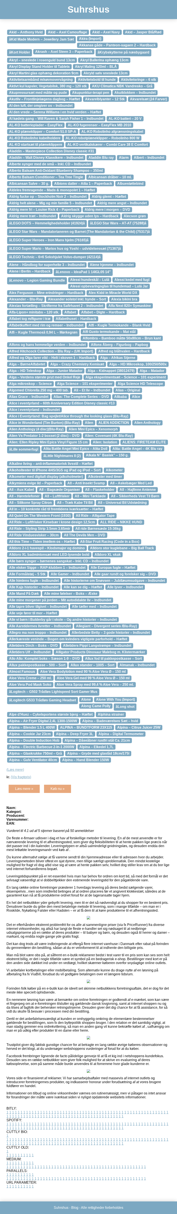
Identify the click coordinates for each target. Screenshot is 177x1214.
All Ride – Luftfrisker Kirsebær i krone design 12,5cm (52, 522)
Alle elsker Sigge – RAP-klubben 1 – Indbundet (47, 567)
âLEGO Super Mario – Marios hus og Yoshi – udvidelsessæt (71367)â (65, 248)
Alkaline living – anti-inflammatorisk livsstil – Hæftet (51, 463)
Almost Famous (22, 671)
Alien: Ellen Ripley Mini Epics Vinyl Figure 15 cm (48, 442)
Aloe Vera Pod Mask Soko (30, 684)
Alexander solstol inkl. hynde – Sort (77, 299)
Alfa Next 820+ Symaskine (129, 306)
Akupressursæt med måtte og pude (38, 92)
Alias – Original (127, 390)
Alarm (124, 157)
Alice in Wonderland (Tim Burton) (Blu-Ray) (44, 423)
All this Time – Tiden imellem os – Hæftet (42, 541)
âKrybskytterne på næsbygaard (123, 52)
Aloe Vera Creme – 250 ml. (30, 678)
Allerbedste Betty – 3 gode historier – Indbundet (111, 632)
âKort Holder (19, 52)
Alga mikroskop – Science (30, 384)
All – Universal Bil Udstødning (122, 502)
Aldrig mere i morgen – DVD (107, 209)
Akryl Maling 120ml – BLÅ (96, 66)
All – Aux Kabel (21, 489)
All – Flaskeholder (99, 489)
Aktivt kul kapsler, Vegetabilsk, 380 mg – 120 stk (48, 86)
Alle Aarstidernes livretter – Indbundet (40, 626)
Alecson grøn (135, 216)
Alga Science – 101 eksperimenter (84, 384)
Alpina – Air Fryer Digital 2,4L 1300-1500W (43, 721)
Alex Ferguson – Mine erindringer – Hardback (46, 293)
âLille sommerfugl (23, 449)
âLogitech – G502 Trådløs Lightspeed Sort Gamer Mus (53, 692)
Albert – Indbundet (149, 157)
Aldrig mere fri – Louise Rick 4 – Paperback (44, 209)
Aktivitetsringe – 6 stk (138, 79)
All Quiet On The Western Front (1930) (40, 515)
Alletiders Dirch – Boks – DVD (33, 645)
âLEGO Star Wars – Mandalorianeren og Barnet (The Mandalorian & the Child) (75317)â (79, 231)
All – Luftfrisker (57, 496)
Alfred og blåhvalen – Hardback (124, 351)
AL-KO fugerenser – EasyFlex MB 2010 (99, 125)
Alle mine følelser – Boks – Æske (70, 593)
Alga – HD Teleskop (25, 371)
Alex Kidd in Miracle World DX (112, 293)
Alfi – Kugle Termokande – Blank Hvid (119, 325)
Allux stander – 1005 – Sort (92, 665)
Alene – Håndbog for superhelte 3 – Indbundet (47, 265)
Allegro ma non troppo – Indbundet (37, 632)
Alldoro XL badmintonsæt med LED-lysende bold (49, 554)
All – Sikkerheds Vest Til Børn (135, 496)
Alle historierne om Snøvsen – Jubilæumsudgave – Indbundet (114, 580)
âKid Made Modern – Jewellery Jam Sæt (41, 39)
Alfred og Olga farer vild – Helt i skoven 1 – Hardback (52, 358)
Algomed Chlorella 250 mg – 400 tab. (39, 390)
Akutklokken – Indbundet (135, 92)
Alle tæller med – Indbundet (94, 606)
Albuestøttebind (130, 183)
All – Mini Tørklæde (90, 496)
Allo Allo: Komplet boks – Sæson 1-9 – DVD (44, 658)
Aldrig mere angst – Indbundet (122, 203)
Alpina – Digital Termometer (121, 734)
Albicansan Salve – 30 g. (29, 183)
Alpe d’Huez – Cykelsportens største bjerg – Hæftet (51, 714)
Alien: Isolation (105, 442)
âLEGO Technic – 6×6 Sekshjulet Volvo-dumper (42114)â (55, 257)
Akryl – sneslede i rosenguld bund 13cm (42, 60)
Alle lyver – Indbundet (125, 587)
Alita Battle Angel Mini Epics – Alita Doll (75, 449)
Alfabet (70, 312)
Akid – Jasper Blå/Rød (143, 32)
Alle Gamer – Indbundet (70, 574)
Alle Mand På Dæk (24, 593)
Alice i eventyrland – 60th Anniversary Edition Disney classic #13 (62, 403)
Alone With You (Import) (115, 699)
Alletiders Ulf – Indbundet (30, 652)
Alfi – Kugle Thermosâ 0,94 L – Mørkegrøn (43, 332)
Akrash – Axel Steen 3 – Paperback (63, 51)
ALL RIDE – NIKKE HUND (121, 522)
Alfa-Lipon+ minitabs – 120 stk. (34, 312)
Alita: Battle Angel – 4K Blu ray (137, 449)
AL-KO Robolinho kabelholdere (34, 138)
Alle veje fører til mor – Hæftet (33, 613)
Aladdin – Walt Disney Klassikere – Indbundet (46, 157)
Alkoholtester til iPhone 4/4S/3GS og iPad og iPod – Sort (55, 470)
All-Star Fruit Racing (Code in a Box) (109, 541)
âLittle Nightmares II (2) (62, 456)
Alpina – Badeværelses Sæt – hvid (110, 721)
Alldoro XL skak (108, 554)
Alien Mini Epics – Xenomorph (93, 429)
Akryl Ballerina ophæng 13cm (104, 60)
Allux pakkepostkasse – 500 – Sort (37, 665)
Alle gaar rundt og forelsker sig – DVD (125, 574)
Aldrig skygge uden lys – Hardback (90, 216)
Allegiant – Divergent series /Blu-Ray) (106, 626)
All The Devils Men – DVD (84, 535)
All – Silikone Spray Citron (30, 502)
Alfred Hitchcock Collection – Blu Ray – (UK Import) (51, 351)
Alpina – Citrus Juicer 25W (138, 727)
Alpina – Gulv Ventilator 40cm (33, 760)
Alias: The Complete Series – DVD (81, 397)
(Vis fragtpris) (21, 777)
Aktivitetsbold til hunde (97, 79)
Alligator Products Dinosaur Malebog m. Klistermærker (100, 652)
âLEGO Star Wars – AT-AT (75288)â (118, 223)
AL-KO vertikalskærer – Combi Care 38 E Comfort (107, 144)
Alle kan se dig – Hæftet (83, 587)
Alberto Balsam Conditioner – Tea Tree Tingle (46, 177)
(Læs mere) (15, 770)
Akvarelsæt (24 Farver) (148, 99)
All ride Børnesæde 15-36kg (98, 528)
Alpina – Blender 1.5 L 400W (32, 727)
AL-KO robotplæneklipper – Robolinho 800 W (102, 138)
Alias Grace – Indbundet (28, 397)
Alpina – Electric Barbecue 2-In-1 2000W (41, 747)
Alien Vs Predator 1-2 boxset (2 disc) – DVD (44, 436)
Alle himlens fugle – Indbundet (34, 580)
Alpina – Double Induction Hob (34, 740)
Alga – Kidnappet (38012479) (111, 371)
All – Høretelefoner (24, 496)
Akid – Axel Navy (106, 32)
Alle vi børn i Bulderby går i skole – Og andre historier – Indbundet (63, 619)
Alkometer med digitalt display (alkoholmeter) (46, 476)
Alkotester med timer (105, 476)
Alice (136, 397)
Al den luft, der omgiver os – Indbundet (41, 105)
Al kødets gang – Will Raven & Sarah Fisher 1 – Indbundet (56, 118)
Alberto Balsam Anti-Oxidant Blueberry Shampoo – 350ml (56, 170)
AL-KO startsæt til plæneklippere (35, 144)
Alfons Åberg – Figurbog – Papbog (119, 345)
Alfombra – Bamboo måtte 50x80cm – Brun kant (122, 338)
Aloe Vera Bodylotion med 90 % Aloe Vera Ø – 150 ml (83, 671)
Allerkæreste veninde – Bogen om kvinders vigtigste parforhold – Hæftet (68, 639)
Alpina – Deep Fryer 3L (74, 734)
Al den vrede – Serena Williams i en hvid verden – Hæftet (55, 112)
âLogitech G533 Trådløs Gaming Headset (42, 700)
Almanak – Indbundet (137, 665)
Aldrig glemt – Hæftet (109, 196)
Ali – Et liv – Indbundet (92, 390)
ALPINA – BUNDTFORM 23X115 (86, 727)
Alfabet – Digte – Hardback (103, 312)
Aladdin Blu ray (101, 157)
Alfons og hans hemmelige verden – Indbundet (47, 345)
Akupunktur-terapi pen (90, 92)
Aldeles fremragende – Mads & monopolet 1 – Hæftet (52, 190)
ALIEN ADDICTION (113, 423)
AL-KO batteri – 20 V (125, 118)
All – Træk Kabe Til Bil (75, 502)
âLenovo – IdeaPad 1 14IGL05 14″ (83, 272)
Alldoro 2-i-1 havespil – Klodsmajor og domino (47, 548)
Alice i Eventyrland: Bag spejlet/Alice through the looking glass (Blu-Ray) (68, 416)
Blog (74, 1207)
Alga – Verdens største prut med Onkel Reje (44, 377)
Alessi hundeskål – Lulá (89, 280)
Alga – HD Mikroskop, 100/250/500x (138, 364)
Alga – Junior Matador (64, 371)
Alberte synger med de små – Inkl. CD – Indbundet (50, 164)
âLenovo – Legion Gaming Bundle (37, 280)
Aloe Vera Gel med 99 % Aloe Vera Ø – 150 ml (93, 678)
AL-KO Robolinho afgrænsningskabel (112, 131)
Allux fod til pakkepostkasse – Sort (113, 658)
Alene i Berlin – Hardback (30, 271)
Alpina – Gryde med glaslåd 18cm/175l (98, 753)
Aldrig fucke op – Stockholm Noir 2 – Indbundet (48, 196)
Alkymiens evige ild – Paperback (35, 483)
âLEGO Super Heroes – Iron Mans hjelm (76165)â (48, 240)
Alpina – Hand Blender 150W (85, 760)
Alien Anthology (147, 423)
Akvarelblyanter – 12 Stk (105, 99)
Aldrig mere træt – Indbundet (32, 216)
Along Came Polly (96, 706)
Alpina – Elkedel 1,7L (96, 747)
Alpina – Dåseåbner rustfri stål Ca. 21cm (97, 740)
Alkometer (114, 470)
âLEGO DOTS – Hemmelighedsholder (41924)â (47, 223)
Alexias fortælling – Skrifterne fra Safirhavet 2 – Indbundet (56, 306)
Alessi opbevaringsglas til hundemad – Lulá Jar (109, 286)
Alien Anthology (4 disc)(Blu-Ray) (36, 429)
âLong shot (125, 706)
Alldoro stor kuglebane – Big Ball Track (122, 548)
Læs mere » (24, 789)
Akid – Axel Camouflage (67, 32)
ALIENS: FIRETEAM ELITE (144, 442)
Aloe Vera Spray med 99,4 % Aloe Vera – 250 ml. (95, 684)
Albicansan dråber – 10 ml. (110, 177)
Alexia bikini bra (124, 299)
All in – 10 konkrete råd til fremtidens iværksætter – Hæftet (56, 509)
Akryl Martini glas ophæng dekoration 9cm (43, 73)
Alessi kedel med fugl (131, 280)
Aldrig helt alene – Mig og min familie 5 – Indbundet (50, 203)
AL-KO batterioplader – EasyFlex (36, 125)
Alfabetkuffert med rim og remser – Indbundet (46, 325)
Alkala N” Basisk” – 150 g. (107, 455)
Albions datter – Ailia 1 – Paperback (83, 183)
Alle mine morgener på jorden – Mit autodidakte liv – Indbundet (60, 600)
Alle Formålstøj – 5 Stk (27, 574)
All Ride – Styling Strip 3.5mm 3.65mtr (39, 528)
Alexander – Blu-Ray (26, 299)
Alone (86, 699)
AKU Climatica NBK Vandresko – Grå (122, 86)
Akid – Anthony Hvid (26, 32)
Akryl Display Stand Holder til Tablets (39, 66)
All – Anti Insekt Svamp (86, 483)
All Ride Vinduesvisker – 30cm (34, 535)
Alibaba (120, 397)
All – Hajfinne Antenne (138, 489)
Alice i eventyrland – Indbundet (34, 410)
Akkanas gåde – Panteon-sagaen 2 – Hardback (117, 45)
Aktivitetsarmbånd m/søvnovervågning (41, 79)
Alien (89, 423)
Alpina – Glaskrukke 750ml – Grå (35, 753)
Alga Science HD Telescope (140, 384)
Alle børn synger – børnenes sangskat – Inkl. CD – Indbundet (59, 561)
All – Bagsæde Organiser (59, 489)
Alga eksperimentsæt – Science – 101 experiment (125, 377)
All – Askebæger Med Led (131, 483)
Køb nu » (58, 789)
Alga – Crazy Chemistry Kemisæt (77, 364)
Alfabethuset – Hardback (76, 319)
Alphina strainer (111, 714)
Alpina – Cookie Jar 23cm (30, 734)
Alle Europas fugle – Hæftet (113, 567)
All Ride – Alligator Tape (95, 515)
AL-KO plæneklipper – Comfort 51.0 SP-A (42, 131)
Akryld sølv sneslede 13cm (106, 73)
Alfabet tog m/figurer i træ (30, 319)
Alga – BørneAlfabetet (27, 364)
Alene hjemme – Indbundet (112, 265)
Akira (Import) (90, 39)
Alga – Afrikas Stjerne (117, 358)
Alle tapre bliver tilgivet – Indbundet (38, 606)
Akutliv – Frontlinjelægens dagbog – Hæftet (44, 99)
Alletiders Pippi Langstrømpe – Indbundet (97, 645)
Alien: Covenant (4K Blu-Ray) (109, 436)
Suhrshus (88, 9)
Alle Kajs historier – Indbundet (33, 587)
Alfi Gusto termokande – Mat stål (109, 332)
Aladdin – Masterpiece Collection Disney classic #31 (51, 151)
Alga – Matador (152, 371)
